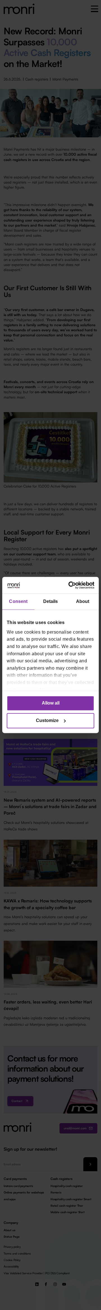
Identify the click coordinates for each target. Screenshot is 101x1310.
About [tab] (82, 601)
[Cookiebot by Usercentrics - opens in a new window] (71, 585)
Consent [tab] (18, 601)
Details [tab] (50, 601)
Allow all (50, 703)
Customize (47, 720)
